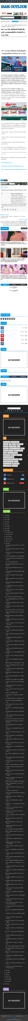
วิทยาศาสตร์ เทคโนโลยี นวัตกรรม (11, 459)
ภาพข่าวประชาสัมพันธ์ (12, 452)
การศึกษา (6, 444)
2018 (5, 983)
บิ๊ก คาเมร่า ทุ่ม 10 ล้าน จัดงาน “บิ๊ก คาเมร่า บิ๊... (14, 718)
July (6, 543)
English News (9, 21)
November (8, 534)
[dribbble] (13, 1)
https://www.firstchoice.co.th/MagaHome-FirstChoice (14, 169)
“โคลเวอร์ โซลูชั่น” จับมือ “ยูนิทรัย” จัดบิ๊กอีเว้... (14, 829)
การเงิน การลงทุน (15, 441)
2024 (5, 519)
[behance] (17, 1)
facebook (23, 284)
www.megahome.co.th (6, 162)
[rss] (15, 1)
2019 (5, 530)
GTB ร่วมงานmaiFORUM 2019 (11, 561)
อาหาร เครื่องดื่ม (7, 465)
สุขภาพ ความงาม (7, 463)
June (7, 970)
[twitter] (8, 1)
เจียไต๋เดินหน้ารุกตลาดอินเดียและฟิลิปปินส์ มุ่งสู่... (15, 781)
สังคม (20, 459)
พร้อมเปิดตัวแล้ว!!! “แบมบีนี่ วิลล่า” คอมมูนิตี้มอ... (14, 679)
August (7, 541)
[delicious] (21, 1)
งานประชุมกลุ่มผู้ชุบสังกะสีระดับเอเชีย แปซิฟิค (14, 556)
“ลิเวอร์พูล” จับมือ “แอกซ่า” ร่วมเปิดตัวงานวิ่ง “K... (15, 698)
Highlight (5, 376)
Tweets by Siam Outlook (6, 380)
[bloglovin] (12, 1)
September (8, 539)
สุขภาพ (16, 461)
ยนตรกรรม (19, 454)
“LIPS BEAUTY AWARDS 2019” (11, 790)
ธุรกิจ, (14, 38)
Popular (14, 376)
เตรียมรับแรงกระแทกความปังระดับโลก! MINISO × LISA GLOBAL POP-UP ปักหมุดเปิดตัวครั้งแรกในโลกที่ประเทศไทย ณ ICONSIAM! (14, 244)
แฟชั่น (5, 452)
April (7, 974)
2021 (5, 526)
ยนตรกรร (13, 454)
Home (2, 25)
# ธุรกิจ (5, 180)
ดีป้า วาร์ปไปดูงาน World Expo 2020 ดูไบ (13, 596)
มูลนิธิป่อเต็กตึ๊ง (7, 454)
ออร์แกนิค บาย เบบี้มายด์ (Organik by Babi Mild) (15, 946)
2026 (5, 515)
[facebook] (6, 1)
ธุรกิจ (6, 25)
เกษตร (14, 444)
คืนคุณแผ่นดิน (20, 444)
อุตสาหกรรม (14, 465)
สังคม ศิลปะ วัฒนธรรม (8, 461)
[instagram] (19, 1)
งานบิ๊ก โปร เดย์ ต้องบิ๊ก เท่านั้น (11, 692)
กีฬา (10, 444)
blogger (5, 284)
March (7, 977)
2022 (5, 524)
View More (25, 228)
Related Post (5, 228)
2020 (5, 528)
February (8, 979)
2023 (5, 521)
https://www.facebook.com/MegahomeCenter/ (12, 166)
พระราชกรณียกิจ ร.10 (8, 450)
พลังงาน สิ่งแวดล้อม (18, 450)
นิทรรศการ (6, 448)
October (7, 536)
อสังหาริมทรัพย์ (16, 463)
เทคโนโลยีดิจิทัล (12, 446)
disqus (13, 284)
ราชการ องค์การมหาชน (9, 457)
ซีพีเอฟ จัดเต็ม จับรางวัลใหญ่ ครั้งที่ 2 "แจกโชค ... (15, 662)
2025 (5, 517)
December (8, 532)
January (7, 981)
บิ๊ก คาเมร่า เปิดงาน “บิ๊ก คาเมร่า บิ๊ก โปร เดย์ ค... (15, 609)
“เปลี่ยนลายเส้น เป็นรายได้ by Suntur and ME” (14, 764)
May (7, 972)
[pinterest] (10, 1)
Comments (23, 376)
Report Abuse (6, 1010)
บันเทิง (22, 448)
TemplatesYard (13, 1016)
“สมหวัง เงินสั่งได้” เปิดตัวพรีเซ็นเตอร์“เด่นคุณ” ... (15, 860)
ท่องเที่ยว (5, 446)
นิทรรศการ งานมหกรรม (15, 448)
